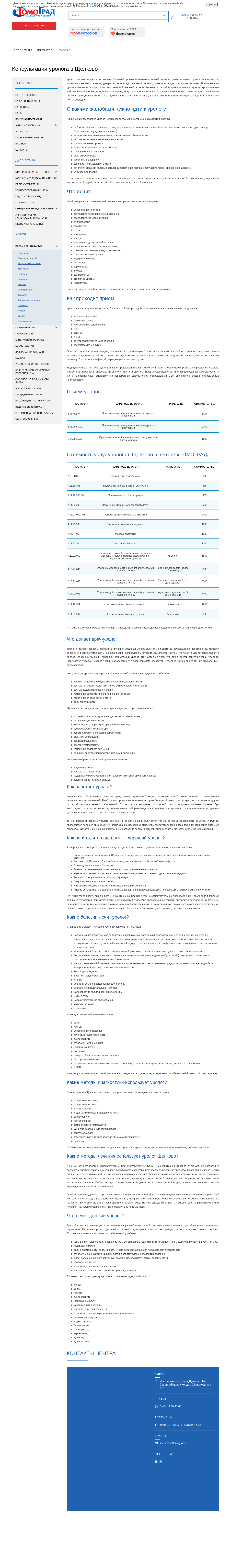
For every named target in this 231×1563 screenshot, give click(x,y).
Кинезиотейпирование (29, 340)
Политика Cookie (133, 6)
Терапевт (22, 295)
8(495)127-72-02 (169, 1424)
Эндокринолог (25, 321)
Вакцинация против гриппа (32, 400)
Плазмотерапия (36, 327)
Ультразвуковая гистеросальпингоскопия (31, 216)
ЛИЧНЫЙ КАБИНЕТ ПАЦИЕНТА (191, 16)
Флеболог (23, 305)
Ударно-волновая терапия (32, 364)
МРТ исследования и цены (36, 171)
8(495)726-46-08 (191, 1424)
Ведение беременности (30, 407)
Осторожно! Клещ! (26, 419)
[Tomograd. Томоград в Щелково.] (34, 11)
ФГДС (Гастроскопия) (28, 196)
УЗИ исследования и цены (31, 190)
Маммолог (23, 268)
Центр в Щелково (26, 95)
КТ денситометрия (27, 184)
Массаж (20, 358)
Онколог (22, 284)
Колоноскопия (24, 202)
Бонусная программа (28, 119)
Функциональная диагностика (36, 208)
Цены (18, 113)
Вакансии (21, 143)
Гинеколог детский (27, 258)
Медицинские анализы (29, 224)
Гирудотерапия (24, 333)
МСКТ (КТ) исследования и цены (36, 177)
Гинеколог (23, 253)
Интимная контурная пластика (34, 413)
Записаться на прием (33, 26)
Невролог (23, 274)
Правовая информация (29, 137)
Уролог (21, 316)
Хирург (21, 310)
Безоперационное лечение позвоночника (32, 372)
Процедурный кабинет (29, 394)
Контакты (21, 150)
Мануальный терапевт (29, 263)
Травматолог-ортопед (29, 300)
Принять (212, 4)
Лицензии (21, 131)
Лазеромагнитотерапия (30, 352)
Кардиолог (23, 279)
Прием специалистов (36, 246)
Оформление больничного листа (32, 381)
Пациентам (22, 107)
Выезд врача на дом (28, 388)
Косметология (24, 346)
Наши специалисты (27, 101)
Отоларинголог (25, 289)
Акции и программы (36, 125)
